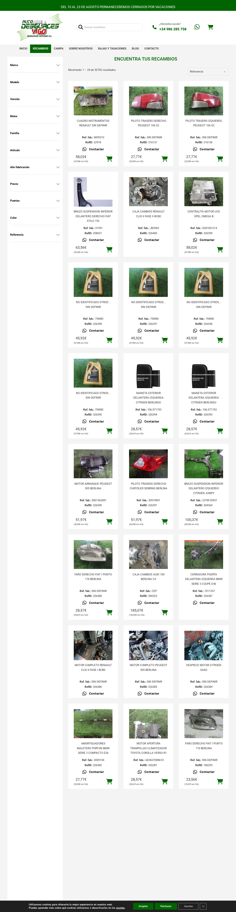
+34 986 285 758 (172, 29)
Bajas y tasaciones (112, 48)
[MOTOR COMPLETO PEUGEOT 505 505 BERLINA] (148, 656)
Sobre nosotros (81, 48)
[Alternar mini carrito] (210, 27)
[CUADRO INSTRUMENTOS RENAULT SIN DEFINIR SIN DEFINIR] (93, 101)
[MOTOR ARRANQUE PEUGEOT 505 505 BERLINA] (93, 463)
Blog (135, 48)
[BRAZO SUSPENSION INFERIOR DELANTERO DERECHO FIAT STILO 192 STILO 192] (93, 196)
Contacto (151, 48)
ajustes (120, 908)
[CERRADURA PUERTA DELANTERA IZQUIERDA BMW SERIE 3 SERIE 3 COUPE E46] (203, 554)
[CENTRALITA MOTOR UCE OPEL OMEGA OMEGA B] (203, 191)
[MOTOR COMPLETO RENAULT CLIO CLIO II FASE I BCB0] (93, 656)
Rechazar (165, 906)
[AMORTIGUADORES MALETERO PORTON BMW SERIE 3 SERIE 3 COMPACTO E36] (93, 723)
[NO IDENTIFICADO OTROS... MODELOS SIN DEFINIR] (93, 282)
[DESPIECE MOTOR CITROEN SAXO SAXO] (203, 656)
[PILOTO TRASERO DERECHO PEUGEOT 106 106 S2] (148, 101)
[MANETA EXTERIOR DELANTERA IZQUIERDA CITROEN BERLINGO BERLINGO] (148, 378)
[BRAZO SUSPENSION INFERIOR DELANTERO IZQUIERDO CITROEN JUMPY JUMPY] (203, 463)
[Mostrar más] (58, 65)
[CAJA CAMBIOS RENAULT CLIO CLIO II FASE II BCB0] (148, 191)
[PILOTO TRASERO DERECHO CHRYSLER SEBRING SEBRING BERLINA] (148, 463)
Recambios (40, 48)
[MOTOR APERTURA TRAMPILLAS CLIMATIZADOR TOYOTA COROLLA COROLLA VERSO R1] (148, 735)
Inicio (23, 48)
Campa (58, 48)
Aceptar (143, 906)
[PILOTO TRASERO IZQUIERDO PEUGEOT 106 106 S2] (203, 101)
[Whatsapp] (197, 27)
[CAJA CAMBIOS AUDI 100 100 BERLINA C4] (148, 554)
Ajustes (188, 906)
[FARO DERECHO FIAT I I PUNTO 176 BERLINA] (93, 554)
